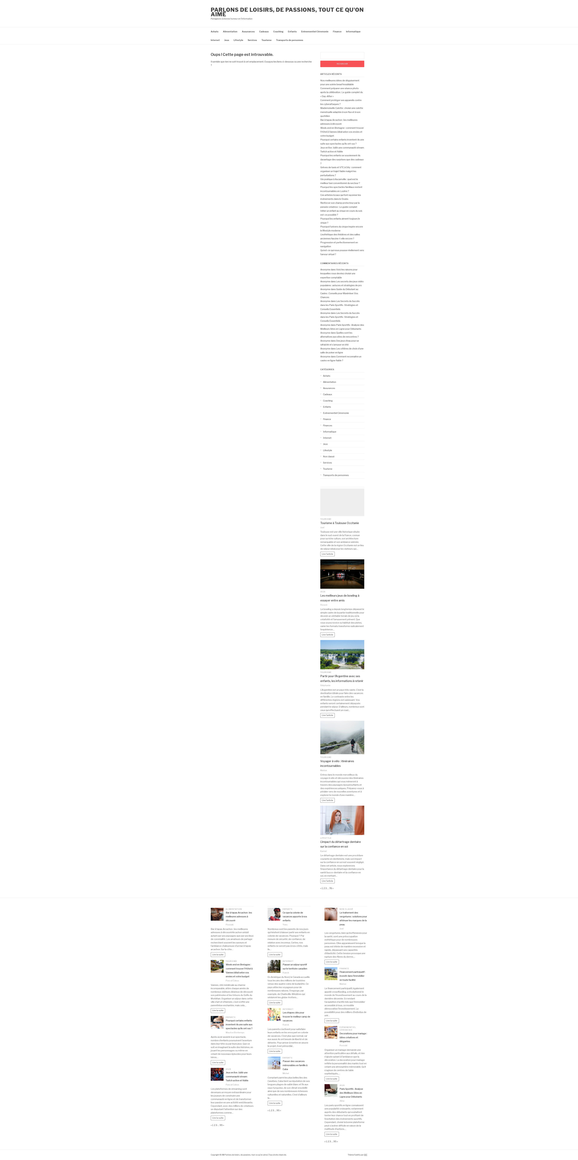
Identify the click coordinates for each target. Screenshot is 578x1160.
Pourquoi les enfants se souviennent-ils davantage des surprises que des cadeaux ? (342, 159)
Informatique (353, 31)
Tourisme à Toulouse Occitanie (339, 523)
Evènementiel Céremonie (314, 31)
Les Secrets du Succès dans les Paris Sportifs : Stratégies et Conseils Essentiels (340, 305)
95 (221, 1125)
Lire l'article (327, 554)
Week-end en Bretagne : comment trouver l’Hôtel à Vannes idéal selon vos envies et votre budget (342, 132)
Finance (337, 31)
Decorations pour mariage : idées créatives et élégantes (353, 1037)
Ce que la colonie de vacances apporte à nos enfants (295, 916)
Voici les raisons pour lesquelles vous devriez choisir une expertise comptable (338, 273)
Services (252, 40)
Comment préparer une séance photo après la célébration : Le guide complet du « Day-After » (341, 92)
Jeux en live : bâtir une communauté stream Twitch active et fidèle (237, 1076)
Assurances (248, 31)
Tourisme (266, 40)
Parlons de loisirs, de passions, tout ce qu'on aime (287, 12)
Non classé (328, 456)
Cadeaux (264, 31)
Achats (214, 31)
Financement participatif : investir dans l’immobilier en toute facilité (352, 976)
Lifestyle (238, 40)
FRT (365, 1155)
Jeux (226, 40)
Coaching (278, 31)
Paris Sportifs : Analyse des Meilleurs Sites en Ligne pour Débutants (351, 1093)
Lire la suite (218, 954)
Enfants (292, 31)
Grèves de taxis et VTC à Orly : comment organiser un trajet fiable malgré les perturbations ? (340, 171)
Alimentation (230, 31)
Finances (327, 425)
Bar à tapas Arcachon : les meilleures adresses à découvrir (239, 916)
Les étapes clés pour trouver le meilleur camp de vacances (296, 1016)
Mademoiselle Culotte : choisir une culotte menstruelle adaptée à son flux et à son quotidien (341, 112)
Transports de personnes (289, 40)
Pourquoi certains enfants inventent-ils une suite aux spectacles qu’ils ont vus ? (239, 1024)
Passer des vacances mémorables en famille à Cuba (295, 1065)
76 (330, 888)
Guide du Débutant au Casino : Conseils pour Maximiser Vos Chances (339, 293)
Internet (215, 40)
